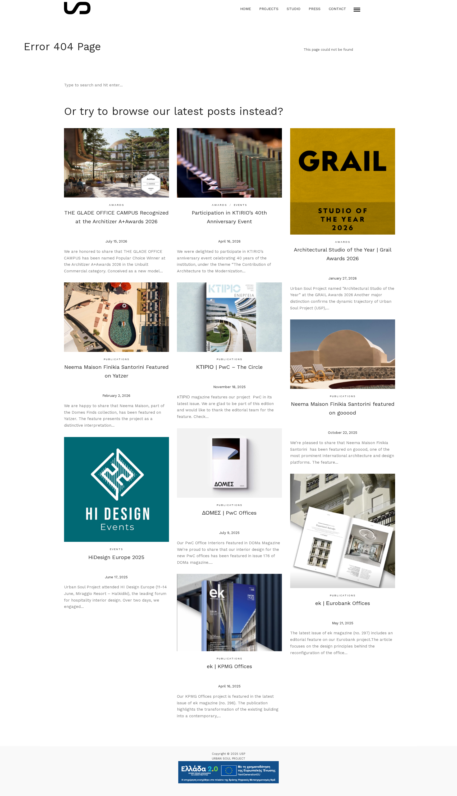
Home (245, 9)
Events (240, 204)
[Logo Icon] (77, 8)
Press (315, 9)
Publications (116, 359)
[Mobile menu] (357, 10)
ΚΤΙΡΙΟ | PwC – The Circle (229, 367)
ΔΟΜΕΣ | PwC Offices (229, 513)
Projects (268, 9)
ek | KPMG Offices (229, 666)
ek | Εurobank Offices (342, 603)
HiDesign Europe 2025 (116, 557)
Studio (293, 9)
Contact (337, 9)
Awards (116, 204)
